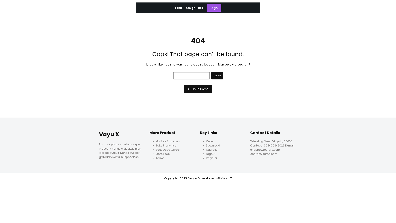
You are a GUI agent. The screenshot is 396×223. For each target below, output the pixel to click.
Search (217, 75)
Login (214, 8)
